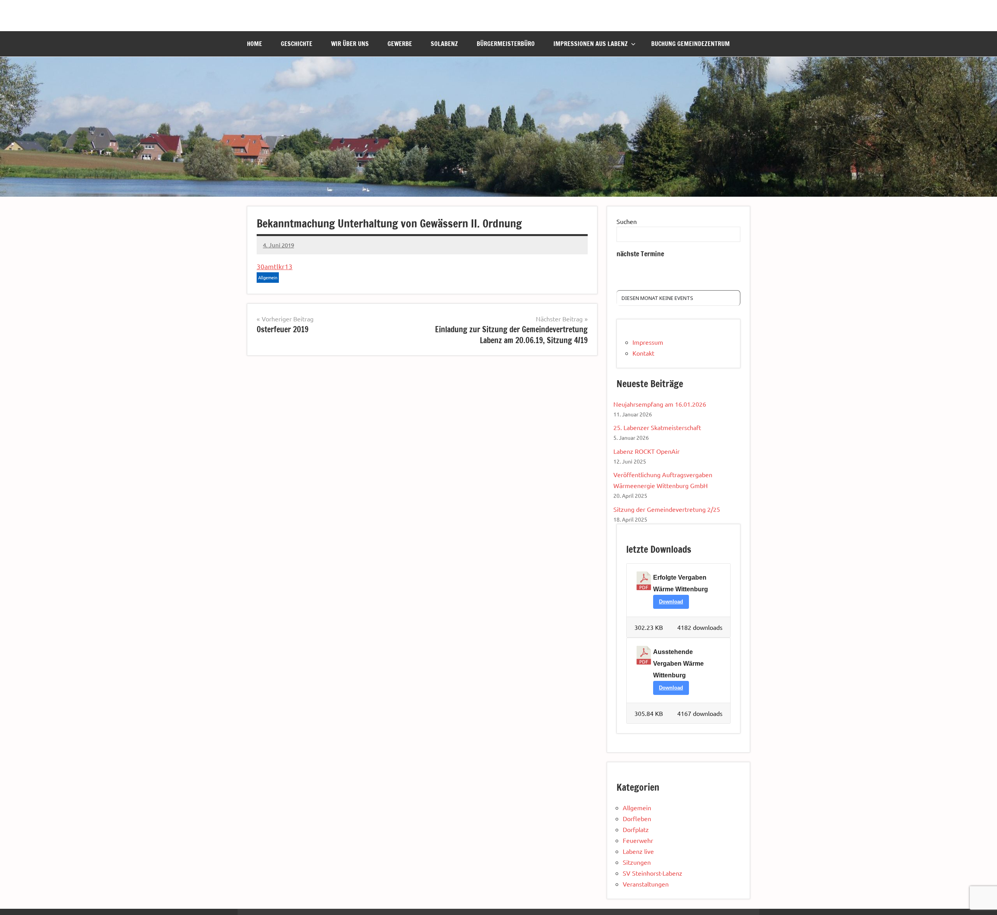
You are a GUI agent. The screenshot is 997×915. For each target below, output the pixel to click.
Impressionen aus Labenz (590, 43)
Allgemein (267, 277)
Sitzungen (637, 862)
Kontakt (643, 353)
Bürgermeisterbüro (506, 43)
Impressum (647, 342)
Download (671, 602)
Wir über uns (350, 43)
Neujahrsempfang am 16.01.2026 (659, 404)
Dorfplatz (636, 829)
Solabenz (444, 43)
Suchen (627, 221)
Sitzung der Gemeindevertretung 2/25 (666, 509)
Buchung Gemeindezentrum (690, 43)
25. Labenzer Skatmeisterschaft (657, 427)
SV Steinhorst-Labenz (652, 873)
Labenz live (638, 851)
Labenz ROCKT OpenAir (646, 451)
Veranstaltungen (646, 884)
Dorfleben (637, 818)
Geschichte (296, 43)
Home (254, 43)
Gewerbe (400, 43)
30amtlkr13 (274, 266)
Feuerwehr (638, 840)
